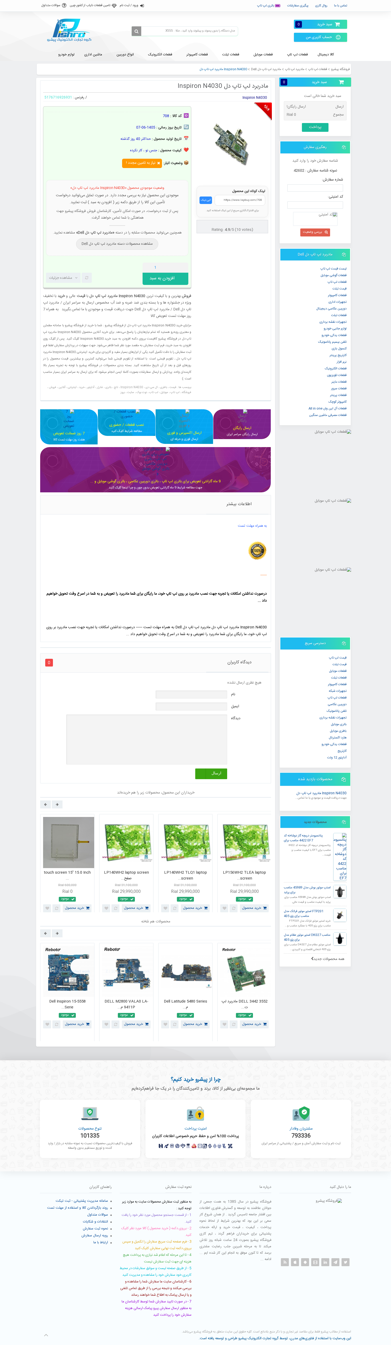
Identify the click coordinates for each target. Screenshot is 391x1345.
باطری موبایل (338, 731)
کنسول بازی (339, 348)
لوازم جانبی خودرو (335, 328)
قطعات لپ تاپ (317, 69)
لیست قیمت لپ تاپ (334, 268)
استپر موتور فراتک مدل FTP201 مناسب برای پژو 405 (303, 914)
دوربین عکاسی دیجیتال (331, 308)
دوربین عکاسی (337, 704)
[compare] (87, 278)
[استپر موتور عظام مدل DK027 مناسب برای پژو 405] (340, 939)
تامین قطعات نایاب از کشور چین (90, 5)
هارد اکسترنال (338, 737)
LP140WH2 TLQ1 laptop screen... (185, 876)
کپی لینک (206, 200)
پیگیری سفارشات (298, 5)
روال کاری (321, 5)
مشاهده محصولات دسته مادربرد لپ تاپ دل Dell (117, 244)
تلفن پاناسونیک (337, 711)
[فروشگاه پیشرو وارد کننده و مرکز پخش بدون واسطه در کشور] (71, 30)
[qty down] (173, 268)
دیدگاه (235, 718)
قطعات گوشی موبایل (334, 275)
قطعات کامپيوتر (337, 295)
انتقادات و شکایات (95, 1222)
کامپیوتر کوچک (337, 401)
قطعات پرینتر (338, 395)
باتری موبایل (339, 724)
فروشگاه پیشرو (340, 69)
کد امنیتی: (335, 196)
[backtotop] (46, 1335)
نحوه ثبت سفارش (95, 1229)
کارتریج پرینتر (338, 355)
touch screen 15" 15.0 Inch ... (67, 876)
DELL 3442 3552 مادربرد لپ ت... (245, 1005)
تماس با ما (340, 5)
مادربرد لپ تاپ (294, 69)
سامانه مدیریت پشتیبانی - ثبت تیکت (82, 1201)
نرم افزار (342, 362)
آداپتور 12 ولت (337, 757)
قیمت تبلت (339, 288)
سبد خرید (315, 24)
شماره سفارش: (332, 179)
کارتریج (342, 751)
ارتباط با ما (100, 1242)
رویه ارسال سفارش (94, 1235)
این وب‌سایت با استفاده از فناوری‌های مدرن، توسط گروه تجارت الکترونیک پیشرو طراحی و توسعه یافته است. (275, 1338)
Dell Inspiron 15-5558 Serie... (67, 1005)
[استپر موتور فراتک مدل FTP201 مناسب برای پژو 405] (340, 915)
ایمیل (235, 706)
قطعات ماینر (339, 382)
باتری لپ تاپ (266, 5)
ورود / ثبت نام (129, 5)
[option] (67, 864)
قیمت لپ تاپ (338, 657)
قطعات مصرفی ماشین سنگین (328, 415)
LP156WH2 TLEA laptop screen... (244, 876)
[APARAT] (315, 1262)
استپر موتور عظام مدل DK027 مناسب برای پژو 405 (307, 937)
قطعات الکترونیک (336, 368)
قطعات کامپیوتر (337, 684)
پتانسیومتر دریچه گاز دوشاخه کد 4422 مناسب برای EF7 (303, 838)
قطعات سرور (339, 388)
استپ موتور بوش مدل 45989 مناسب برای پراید (307, 890)
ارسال (216, 773)
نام (233, 694)
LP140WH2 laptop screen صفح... (126, 876)
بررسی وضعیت (312, 232)
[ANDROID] (305, 1262)
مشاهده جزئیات (60, 278)
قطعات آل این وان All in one (328, 408)
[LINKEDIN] (325, 1262)
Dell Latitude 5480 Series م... (185, 1005)
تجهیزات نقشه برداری (333, 322)
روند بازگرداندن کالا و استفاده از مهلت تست (77, 1208)
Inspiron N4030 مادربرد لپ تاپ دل (321, 793)
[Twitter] (346, 1262)
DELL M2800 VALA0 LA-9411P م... (126, 1005)
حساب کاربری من (319, 37)
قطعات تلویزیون (337, 375)
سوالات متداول (50, 5)
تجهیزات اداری (337, 302)
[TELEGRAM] (335, 1262)
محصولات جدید (315, 822)
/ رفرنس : (80, 97)
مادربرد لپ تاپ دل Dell (266, 69)
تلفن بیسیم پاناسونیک (332, 342)
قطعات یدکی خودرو (334, 335)
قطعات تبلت (339, 315)
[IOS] (295, 1262)
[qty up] (183, 268)
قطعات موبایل (338, 671)
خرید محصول (74, 908)
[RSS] (285, 1262)
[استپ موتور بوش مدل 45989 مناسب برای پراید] (340, 891)
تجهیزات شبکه (338, 691)
